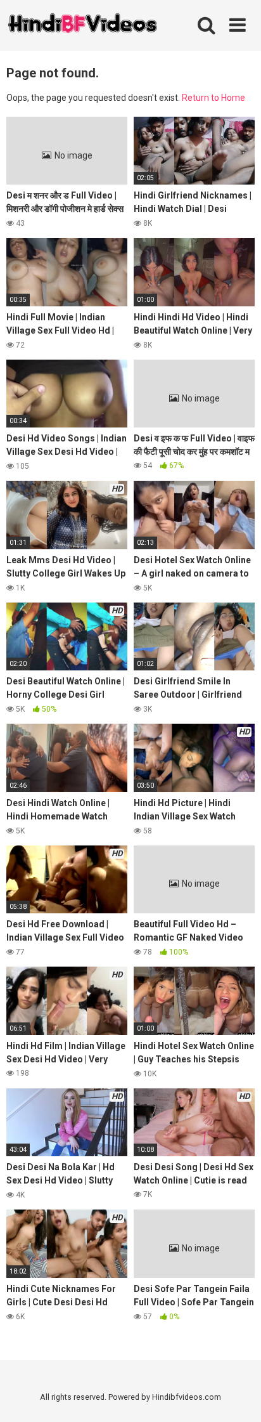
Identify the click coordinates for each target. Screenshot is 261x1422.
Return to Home (213, 98)
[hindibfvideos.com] (82, 25)
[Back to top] (237, 1396)
